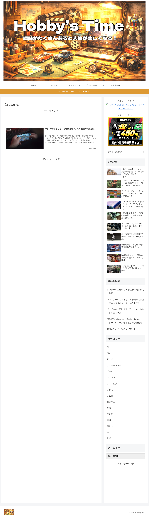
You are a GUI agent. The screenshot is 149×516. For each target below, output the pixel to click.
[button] (143, 151)
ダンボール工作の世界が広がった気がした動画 (125, 291)
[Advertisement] (51, 118)
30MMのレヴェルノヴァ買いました (123, 329)
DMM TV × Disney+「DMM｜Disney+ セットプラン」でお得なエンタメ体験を (126, 321)
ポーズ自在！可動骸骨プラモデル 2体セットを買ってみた (125, 311)
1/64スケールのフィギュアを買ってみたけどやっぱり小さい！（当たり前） (125, 301)
